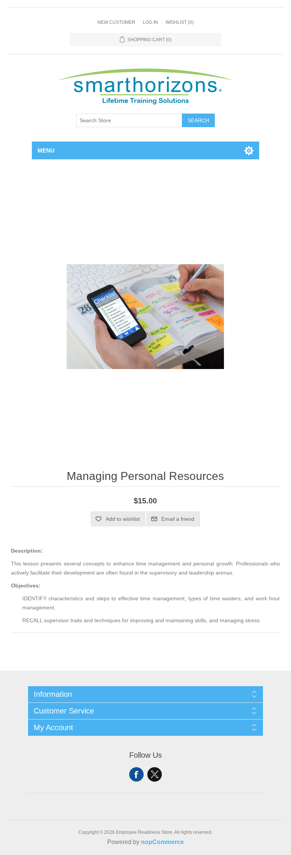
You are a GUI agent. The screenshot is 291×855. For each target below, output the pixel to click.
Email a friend (177, 519)
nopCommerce (162, 842)
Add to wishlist (123, 519)
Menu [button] (46, 150)
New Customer (116, 22)
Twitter (154, 774)
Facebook (136, 774)
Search (198, 120)
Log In (150, 22)
